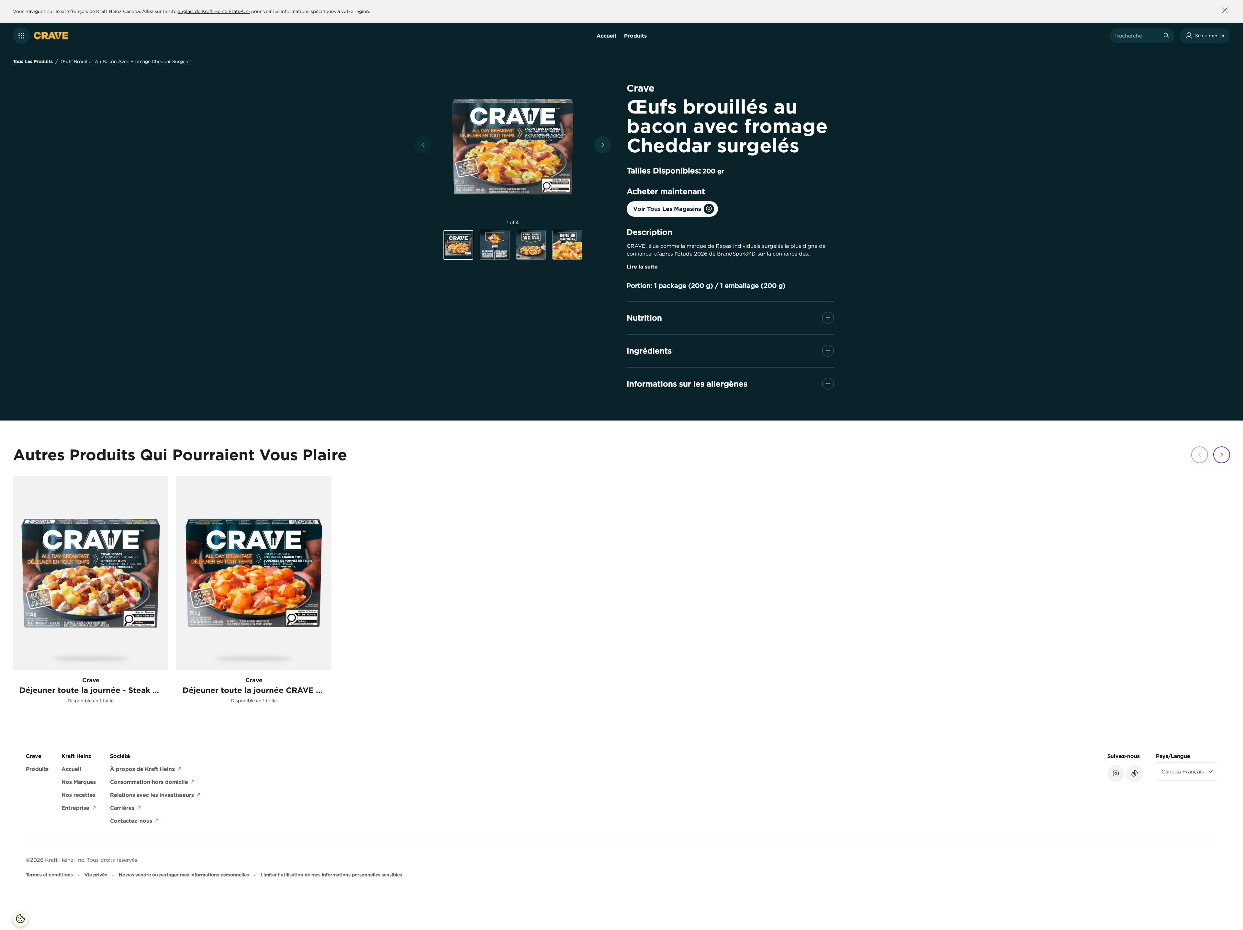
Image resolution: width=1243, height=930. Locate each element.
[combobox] (1137, 35)
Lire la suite (642, 266)
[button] (21, 35)
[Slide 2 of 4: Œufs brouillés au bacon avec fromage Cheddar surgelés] (495, 245)
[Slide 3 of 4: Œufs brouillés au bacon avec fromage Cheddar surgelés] (531, 245)
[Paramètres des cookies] (20, 919)
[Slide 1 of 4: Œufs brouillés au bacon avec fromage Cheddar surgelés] (458, 245)
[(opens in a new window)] (1115, 773)
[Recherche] (1166, 35)
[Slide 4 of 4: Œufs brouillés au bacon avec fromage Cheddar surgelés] (567, 245)
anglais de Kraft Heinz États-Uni (214, 11)
